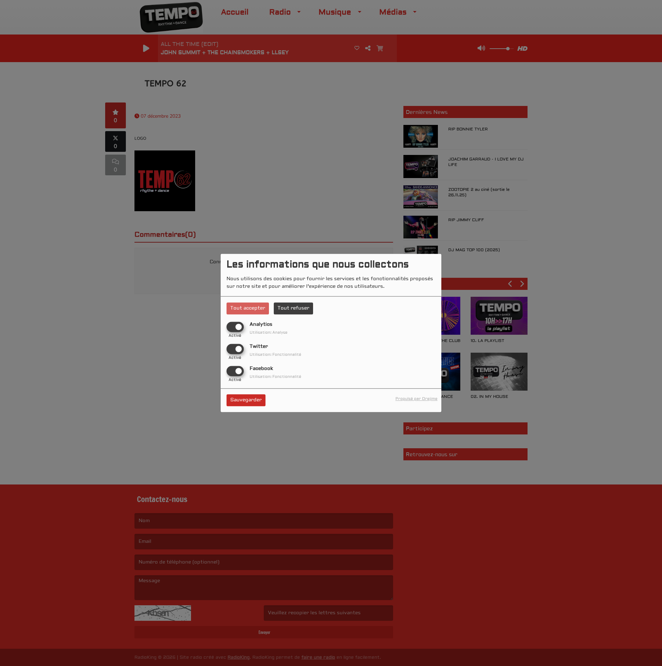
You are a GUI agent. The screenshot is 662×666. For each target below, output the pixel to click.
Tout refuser (293, 308)
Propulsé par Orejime (416, 399)
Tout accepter (247, 308)
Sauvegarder (246, 400)
